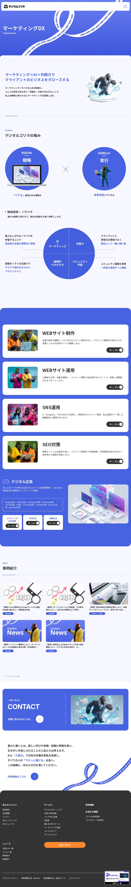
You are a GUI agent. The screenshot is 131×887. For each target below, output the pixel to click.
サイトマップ (74, 878)
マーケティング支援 (52, 827)
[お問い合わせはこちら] (65, 710)
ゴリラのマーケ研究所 (94, 820)
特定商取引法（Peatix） (31, 878)
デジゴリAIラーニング (53, 809)
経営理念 (6, 809)
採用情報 (90, 804)
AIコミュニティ (9, 824)
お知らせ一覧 (8, 848)
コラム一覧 (7, 852)
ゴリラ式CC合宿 (50, 816)
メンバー (6, 816)
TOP (4, 676)
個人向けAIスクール (52, 824)
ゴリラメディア (50, 831)
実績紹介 (6, 859)
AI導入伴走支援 (50, 813)
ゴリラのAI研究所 (93, 816)
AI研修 (46, 820)
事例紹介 (6, 855)
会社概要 (6, 813)
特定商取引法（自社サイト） (55, 878)
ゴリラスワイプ (50, 834)
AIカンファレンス (10, 820)
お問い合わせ (65, 844)
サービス (48, 804)
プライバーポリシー (11, 878)
